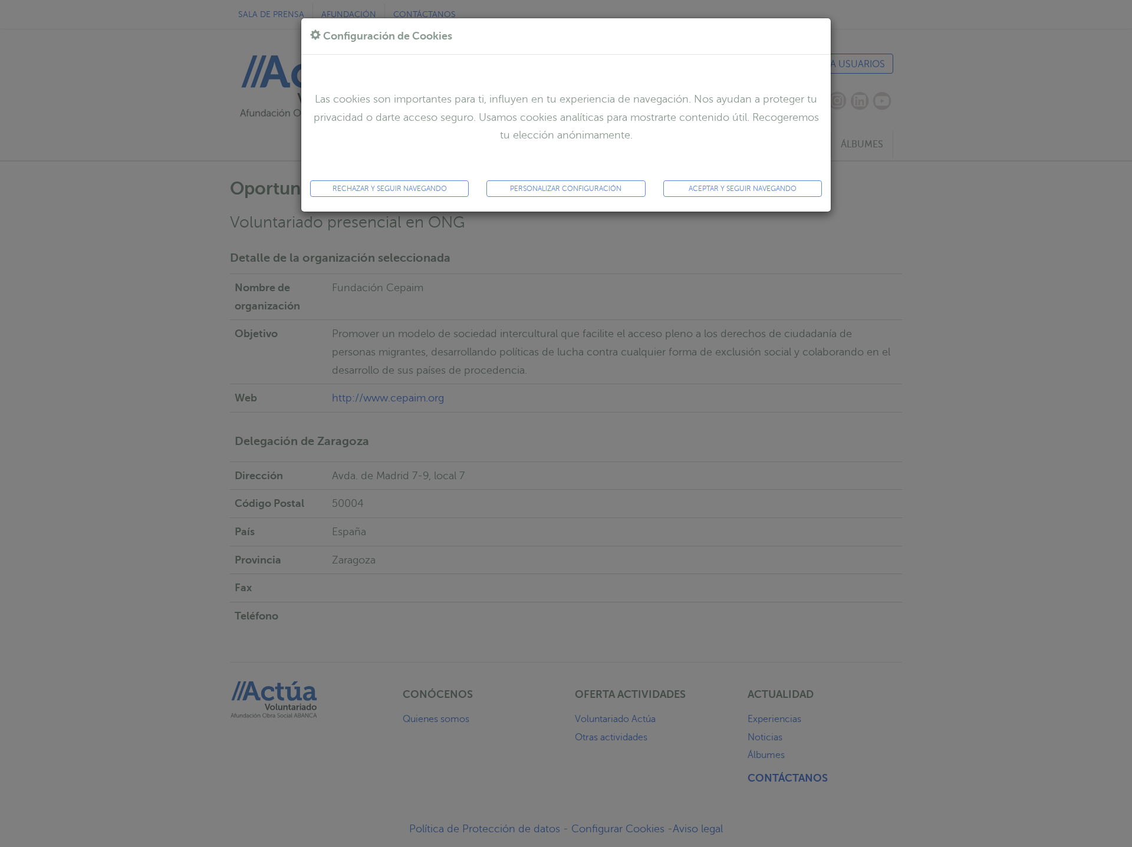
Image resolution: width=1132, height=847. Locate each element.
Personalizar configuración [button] (565, 188)
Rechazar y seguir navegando (390, 188)
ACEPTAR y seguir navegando (743, 188)
